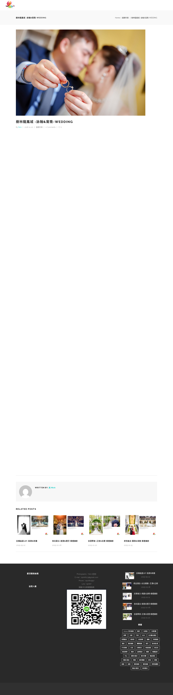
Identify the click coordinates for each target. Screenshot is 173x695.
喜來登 (132, 639)
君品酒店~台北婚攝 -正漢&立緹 (145, 583)
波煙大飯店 (134, 656)
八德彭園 (153, 631)
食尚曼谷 (145, 668)
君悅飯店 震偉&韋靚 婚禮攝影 (136, 541)
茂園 (134, 660)
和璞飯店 (124, 639)
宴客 (123, 643)
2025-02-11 (145, 597)
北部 (131, 635)
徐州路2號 (155, 643)
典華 (125, 635)
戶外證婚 (124, 647)
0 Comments (51, 127)
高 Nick (52, 488)
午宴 (137, 635)
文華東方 (139, 647)
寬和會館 (130, 643)
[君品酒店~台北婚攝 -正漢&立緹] (126, 586)
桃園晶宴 (155, 651)
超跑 (123, 664)
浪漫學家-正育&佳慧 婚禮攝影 (101, 541)
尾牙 (147, 643)
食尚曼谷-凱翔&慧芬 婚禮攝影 (65, 541)
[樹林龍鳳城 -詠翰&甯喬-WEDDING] (25, 491)
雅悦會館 (145, 664)
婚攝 (148, 639)
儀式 (138, 631)
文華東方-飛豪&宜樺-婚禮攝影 (146, 594)
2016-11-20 (28, 127)
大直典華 (140, 639)
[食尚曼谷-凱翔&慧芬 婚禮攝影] (68, 525)
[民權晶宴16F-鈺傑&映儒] (32, 525)
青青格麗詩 (155, 664)
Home (117, 18)
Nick (20, 127)
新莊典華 (124, 651)
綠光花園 (143, 656)
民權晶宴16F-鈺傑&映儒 (26, 541)
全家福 (145, 631)
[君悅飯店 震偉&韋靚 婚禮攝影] (140, 525)
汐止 (126, 656)
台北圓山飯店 (152, 635)
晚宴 (132, 651)
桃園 (147, 651)
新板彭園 (148, 647)
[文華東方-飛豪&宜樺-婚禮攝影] (127, 596)
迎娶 (129, 664)
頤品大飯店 (135, 668)
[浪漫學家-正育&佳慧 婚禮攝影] (104, 525)
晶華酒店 (140, 651)
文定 (132, 647)
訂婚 (149, 660)
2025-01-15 (128, 545)
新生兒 (156, 647)
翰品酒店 (152, 656)
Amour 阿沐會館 (129, 631)
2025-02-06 (56, 545)
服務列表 (125, 18)
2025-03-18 (145, 587)
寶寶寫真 (139, 643)
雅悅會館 (136, 664)
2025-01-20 (92, 545)
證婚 (155, 660)
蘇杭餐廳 (142, 660)
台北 (143, 635)
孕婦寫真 (155, 639)
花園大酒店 (126, 660)
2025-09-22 (20, 545)
